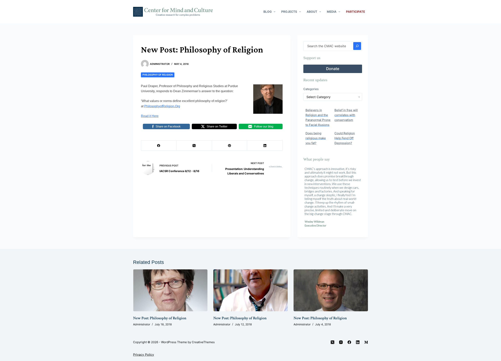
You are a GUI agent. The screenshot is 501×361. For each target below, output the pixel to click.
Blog (267, 12)
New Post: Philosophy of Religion (159, 318)
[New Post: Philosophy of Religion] (170, 290)
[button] (309, 199)
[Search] (357, 46)
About (312, 12)
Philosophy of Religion (157, 74)
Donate (332, 68)
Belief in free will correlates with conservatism (346, 115)
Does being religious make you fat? (315, 138)
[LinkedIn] (265, 146)
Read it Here (150, 116)
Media (331, 12)
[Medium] (366, 342)
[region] (332, 198)
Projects (289, 12)
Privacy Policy (143, 354)
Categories (311, 89)
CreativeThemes (203, 342)
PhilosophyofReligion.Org (162, 106)
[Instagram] (341, 342)
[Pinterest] (229, 146)
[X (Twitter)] (194, 146)
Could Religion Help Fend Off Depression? (344, 138)
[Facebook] (159, 146)
